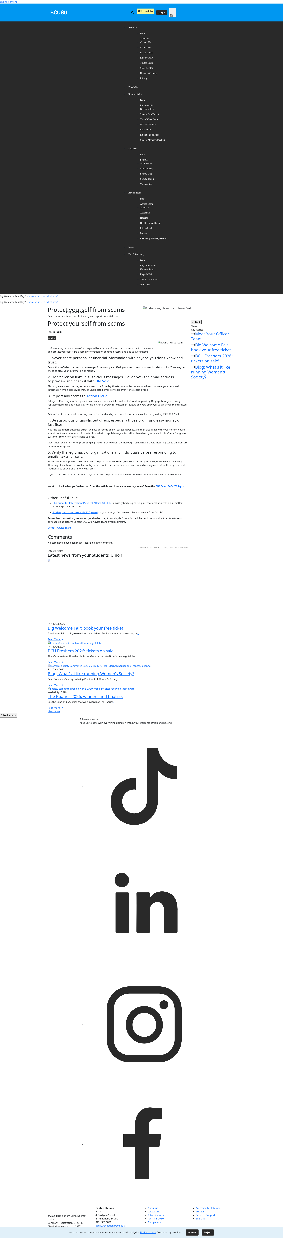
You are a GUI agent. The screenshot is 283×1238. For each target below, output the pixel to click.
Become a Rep (147, 109)
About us (144, 38)
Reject (208, 1232)
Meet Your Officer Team (210, 336)
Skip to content (8, 1)
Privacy (143, 78)
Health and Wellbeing (150, 223)
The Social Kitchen (149, 279)
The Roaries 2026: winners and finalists (85, 696)
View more (54, 711)
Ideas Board (145, 129)
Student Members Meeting (152, 140)
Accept (192, 1232)
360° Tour (145, 284)
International (146, 228)
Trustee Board (146, 63)
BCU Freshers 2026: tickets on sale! (212, 358)
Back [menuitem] (142, 33)
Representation (147, 105)
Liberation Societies (149, 135)
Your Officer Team (149, 119)
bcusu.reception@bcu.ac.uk (111, 1225)
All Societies (146, 163)
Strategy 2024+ (147, 68)
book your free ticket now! (43, 296)
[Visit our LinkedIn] (143, 904)
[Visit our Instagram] (143, 1024)
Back (197, 322)
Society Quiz (146, 173)
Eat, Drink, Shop (148, 265)
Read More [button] (54, 639)
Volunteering (146, 184)
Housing (144, 218)
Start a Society (147, 168)
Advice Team (146, 204)
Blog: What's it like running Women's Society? (210, 372)
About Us (144, 207)
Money (143, 233)
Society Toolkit (147, 179)
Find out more (148, 1232)
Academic (145, 212)
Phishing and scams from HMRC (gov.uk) (75, 512)
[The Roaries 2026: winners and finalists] (91, 688)
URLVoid (102, 381)
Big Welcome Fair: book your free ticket (211, 347)
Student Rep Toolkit (149, 114)
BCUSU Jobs (146, 52)
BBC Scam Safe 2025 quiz (170, 486)
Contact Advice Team (59, 527)
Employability (146, 57)
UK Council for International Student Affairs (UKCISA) (81, 503)
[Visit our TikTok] (143, 786)
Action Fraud (97, 395)
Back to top (9, 715)
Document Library (148, 73)
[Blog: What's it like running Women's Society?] (99, 665)
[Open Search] (132, 12)
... (138, 633)
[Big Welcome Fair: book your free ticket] (70, 590)
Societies (144, 159)
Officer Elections (148, 124)
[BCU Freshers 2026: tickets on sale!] (74, 642)
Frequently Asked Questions (153, 238)
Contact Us (145, 42)
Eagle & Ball (146, 274)
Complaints (145, 47)
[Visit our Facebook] (143, 1144)
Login (161, 12)
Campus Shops (147, 269)
